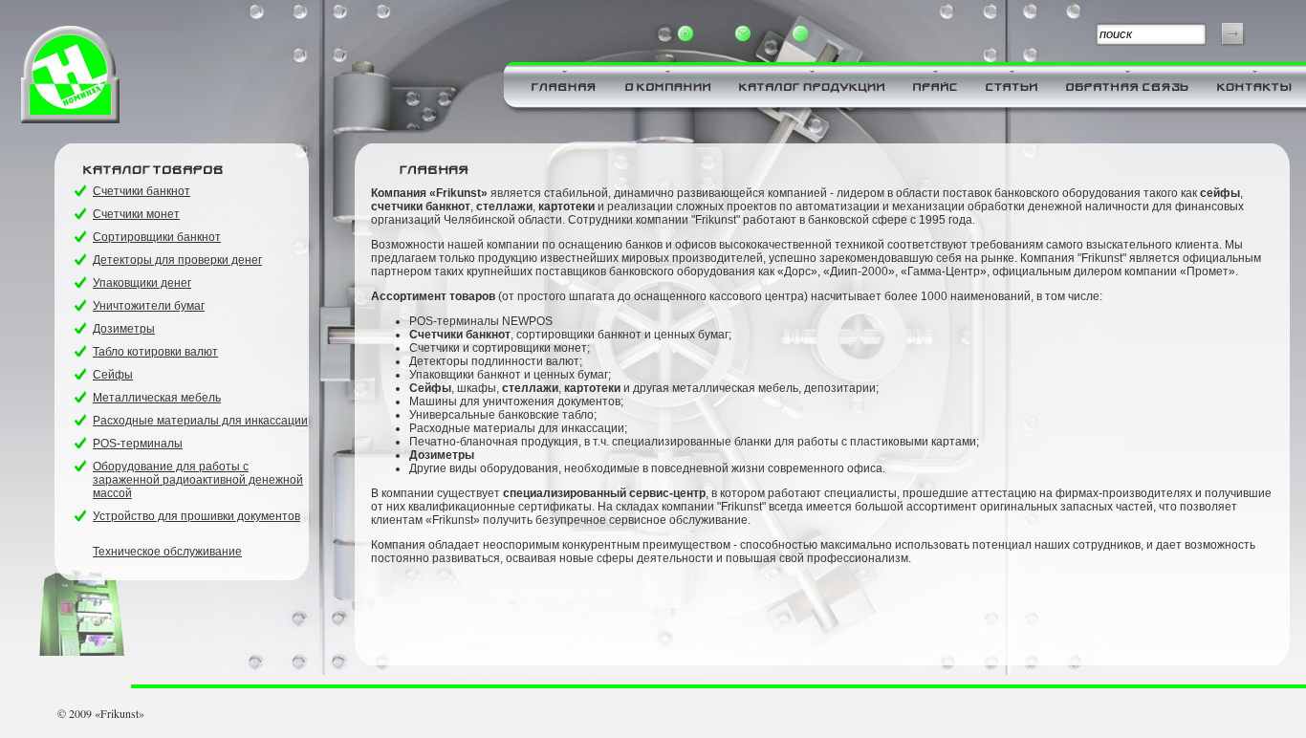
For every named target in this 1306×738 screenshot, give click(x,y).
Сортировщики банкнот (157, 237)
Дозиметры (124, 329)
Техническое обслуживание (167, 551)
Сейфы (113, 374)
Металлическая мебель (157, 397)
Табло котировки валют (155, 351)
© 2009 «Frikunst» (100, 713)
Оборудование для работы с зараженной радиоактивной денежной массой (198, 480)
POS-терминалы (138, 443)
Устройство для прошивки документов (196, 516)
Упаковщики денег (142, 283)
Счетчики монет (136, 214)
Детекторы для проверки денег (177, 260)
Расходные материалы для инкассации (200, 420)
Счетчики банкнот (141, 191)
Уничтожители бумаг (149, 306)
